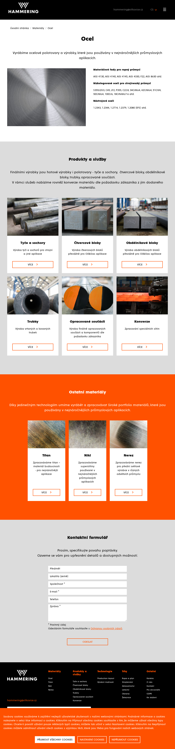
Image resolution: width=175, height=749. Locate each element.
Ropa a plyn (128, 678)
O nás (149, 682)
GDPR (149, 694)
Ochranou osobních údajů (106, 628)
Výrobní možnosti (105, 682)
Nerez (51, 690)
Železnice (126, 698)
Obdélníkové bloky (82, 689)
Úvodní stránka (19, 28)
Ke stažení (152, 698)
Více (31, 264)
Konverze (77, 701)
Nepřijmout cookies (125, 739)
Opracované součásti (83, 697)
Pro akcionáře (153, 690)
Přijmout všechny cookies (54, 739)
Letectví (125, 690)
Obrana (126, 694)
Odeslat (88, 641)
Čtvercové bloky (80, 685)
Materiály (38, 28)
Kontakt (150, 686)
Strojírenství (127, 682)
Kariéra (150, 678)
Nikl (50, 686)
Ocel (50, 678)
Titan (50, 682)
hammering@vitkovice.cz (128, 9)
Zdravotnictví (128, 686)
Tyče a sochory (80, 682)
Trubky (76, 693)
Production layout (105, 678)
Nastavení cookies (92, 739)
